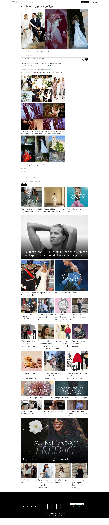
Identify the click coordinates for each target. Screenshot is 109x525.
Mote (21, 2)
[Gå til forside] (17, 2)
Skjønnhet (34, 2)
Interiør (51, 2)
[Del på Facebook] (83, 59)
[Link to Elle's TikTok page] (31, 506)
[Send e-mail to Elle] (35, 506)
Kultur (46, 2)
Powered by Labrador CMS (54, 520)
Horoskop (27, 2)
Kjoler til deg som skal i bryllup (28, 176)
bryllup (32, 181)
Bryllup (78, 2)
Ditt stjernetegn (70, 2)
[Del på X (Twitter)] (86, 59)
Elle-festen (61, 2)
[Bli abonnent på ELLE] (77, 506)
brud (36, 181)
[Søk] (91, 2)
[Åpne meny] (13, 2)
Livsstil (40, 2)
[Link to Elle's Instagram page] (23, 506)
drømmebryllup (25, 181)
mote (40, 181)
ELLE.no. (49, 69)
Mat (56, 2)
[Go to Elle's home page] (54, 506)
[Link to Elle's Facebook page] (27, 506)
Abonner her (85, 2)
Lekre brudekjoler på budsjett (27, 174)
